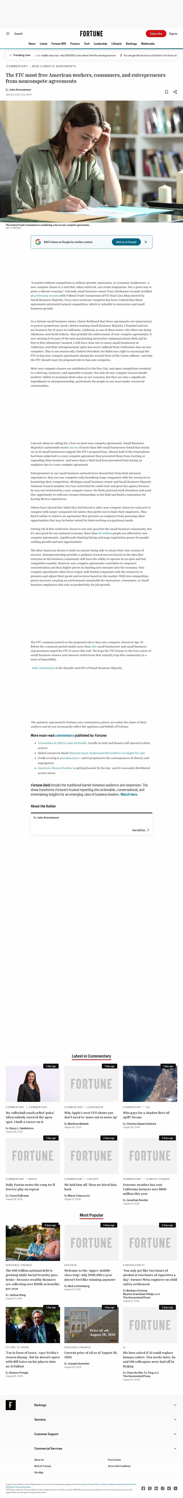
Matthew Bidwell (78, 1124)
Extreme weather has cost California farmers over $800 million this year (144, 1189)
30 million (105, 533)
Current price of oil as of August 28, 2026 (90, 1355)
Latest (43, 43)
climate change (158, 1179)
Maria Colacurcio (79, 1196)
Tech (87, 43)
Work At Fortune (42, 1465)
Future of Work (17, 1347)
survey (73, 447)
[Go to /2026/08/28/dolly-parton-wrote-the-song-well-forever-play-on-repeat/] (33, 1156)
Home (32, 43)
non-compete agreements (54, 66)
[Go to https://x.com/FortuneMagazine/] (150, 1488)
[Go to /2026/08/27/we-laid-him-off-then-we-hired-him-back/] (91, 1156)
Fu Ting (148, 1373)
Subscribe (156, 33)
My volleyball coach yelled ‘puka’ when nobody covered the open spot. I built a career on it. (30, 1117)
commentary (64, 735)
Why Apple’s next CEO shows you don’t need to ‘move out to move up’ (91, 1115)
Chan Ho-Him (135, 1373)
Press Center (114, 1459)
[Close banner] (146, 242)
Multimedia (148, 43)
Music (33, 1179)
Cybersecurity (134, 1265)
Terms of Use (80, 1484)
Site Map (38, 1472)
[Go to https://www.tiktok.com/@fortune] (169, 1488)
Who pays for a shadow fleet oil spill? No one (146, 1115)
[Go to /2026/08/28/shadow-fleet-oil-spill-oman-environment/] (150, 1084)
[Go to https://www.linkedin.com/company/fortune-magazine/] (156, 1488)
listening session (47, 295)
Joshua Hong (17, 1295)
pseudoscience (70, 758)
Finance (75, 43)
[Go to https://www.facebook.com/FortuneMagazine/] (143, 1488)
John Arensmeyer (20, 90)
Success (70, 1265)
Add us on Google (126, 242)
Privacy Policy (94, 1484)
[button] (32, 44)
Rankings (131, 43)
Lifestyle (117, 43)
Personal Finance (19, 1265)
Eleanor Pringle (18, 1373)
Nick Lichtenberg (79, 1286)
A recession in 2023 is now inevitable (62, 743)
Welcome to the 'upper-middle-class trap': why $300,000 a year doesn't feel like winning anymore (89, 1274)
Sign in (173, 33)
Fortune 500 (58, 43)
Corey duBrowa (19, 1196)
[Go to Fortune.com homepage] (91, 33)
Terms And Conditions (119, 1465)
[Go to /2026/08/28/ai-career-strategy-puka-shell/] (33, 1084)
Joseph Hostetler (79, 1364)
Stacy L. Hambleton (21, 1128)
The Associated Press (136, 1297)
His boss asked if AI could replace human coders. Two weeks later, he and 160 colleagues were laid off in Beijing (149, 1359)
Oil (148, 1107)
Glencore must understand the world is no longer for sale (107, 753)
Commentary (17, 66)
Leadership (100, 43)
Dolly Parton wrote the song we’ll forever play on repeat (30, 1187)
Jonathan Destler (137, 1200)
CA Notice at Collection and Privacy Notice (115, 1484)
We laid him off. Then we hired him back (90, 1187)
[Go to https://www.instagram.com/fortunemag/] (162, 1488)
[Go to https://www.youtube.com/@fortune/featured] (175, 1488)
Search (18, 33)
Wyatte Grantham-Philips (139, 1294)
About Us (39, 1459)
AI (124, 1347)
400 (94, 646)
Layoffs (93, 1179)
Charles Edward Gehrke (141, 1124)
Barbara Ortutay (137, 1290)
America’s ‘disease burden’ (55, 768)
